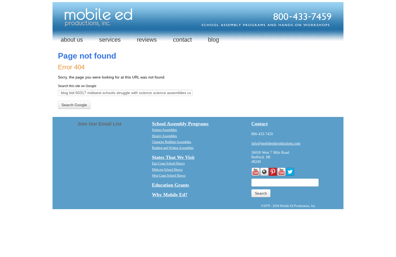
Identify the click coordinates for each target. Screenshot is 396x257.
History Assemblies (164, 136)
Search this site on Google (77, 86)
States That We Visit (173, 157)
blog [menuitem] (213, 39)
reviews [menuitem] (147, 39)
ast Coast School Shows (169, 163)
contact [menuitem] (182, 39)
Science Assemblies (164, 130)
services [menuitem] (110, 39)
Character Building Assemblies (171, 142)
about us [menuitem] (72, 39)
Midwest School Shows (167, 170)
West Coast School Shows (169, 175)
